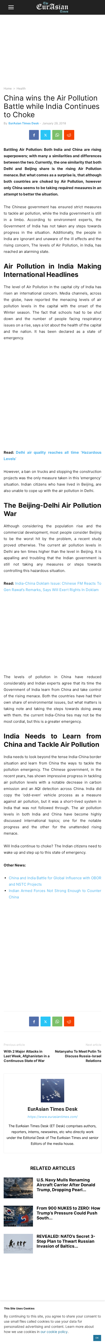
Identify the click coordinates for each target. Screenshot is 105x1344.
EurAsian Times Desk (24, 123)
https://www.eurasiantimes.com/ (53, 1117)
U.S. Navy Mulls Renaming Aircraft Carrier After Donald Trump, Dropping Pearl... (66, 1184)
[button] (11, 7)
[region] (52, 52)
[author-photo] (52, 1102)
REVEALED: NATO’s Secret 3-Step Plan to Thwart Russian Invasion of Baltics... (66, 1241)
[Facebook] (34, 135)
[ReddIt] (69, 135)
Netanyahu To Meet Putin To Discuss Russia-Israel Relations (78, 1056)
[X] (46, 135)
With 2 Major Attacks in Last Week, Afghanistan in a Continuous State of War (27, 1056)
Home (8, 88)
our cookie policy (54, 1332)
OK (97, 1337)
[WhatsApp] (57, 135)
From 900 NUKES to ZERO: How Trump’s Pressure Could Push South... (68, 1213)
